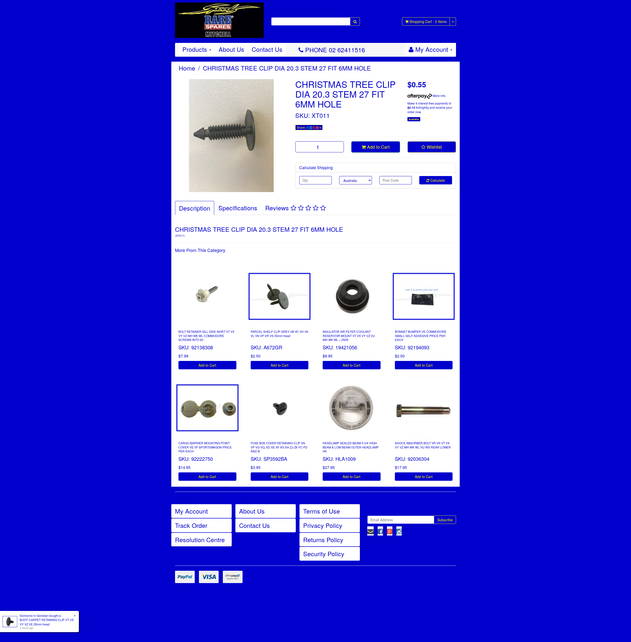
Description (194, 207)
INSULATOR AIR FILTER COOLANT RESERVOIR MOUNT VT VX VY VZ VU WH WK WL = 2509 (349, 335)
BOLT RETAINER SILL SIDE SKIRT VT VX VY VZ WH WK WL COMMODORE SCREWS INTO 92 (206, 335)
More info (438, 95)
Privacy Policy (322, 525)
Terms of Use (321, 510)
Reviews (278, 207)
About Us (231, 49)
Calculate (437, 180)
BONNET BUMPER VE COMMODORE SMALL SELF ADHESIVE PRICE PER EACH (420, 335)
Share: (301, 127)
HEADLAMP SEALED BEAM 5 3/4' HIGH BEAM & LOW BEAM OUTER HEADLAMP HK (351, 447)
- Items (428, 21)
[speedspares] (219, 18)
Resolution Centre (200, 539)
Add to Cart (378, 146)
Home (187, 67)
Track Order (191, 525)
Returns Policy (323, 539)
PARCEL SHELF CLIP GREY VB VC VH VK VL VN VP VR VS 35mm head (279, 333)
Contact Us (267, 49)
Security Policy (323, 553)
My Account (191, 510)
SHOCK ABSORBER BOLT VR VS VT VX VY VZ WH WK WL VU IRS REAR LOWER (423, 445)
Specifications (237, 207)
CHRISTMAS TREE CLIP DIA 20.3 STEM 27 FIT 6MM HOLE (287, 67)
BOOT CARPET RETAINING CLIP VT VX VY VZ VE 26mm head (47, 622)
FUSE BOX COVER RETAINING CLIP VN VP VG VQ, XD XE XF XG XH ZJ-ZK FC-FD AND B (279, 447)
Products (195, 49)
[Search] (355, 21)
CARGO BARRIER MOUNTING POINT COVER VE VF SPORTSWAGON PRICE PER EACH (205, 447)
